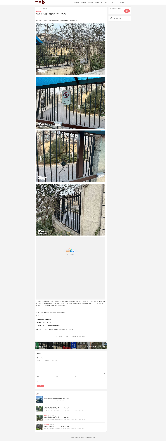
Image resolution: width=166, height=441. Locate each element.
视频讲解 (74, 336)
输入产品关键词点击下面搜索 (115, 8)
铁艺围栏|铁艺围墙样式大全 (44, 319)
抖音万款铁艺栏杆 (67, 336)
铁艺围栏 (83, 336)
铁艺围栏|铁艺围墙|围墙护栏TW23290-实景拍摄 (56, 426)
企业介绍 (116, 2)
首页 (38, 8)
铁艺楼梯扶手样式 (98, 2)
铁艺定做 (105, 2)
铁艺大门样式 (90, 2)
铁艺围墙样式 (76, 2)
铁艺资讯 (111, 2)
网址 (76, 376)
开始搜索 (127, 11)
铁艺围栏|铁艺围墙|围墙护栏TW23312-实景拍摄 (56, 398)
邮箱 (57, 376)
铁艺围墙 (79, 336)
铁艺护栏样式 (83, 2)
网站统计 (73, 437)
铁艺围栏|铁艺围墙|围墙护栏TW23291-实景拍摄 (56, 417)
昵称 (38, 376)
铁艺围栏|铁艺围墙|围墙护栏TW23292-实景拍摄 (56, 408)
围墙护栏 (60, 336)
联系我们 (122, 2)
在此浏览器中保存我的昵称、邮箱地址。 (45, 381)
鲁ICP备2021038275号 (80, 437)
